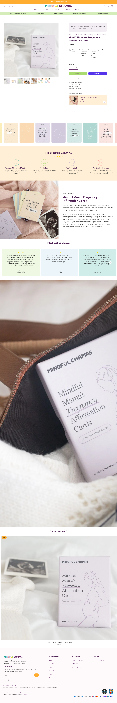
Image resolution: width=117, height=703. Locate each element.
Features (71, 79)
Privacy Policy (30, 679)
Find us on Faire (76, 667)
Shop (50, 660)
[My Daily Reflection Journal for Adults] (73, 100)
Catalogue (75, 664)
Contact (51, 671)
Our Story (52, 664)
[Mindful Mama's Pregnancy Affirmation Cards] (7, 81)
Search (51, 674)
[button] (45, 10)
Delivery (80, 79)
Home (70, 34)
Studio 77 (26, 694)
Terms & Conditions (8, 692)
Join (36, 675)
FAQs (50, 678)
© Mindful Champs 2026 (9, 685)
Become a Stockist (77, 660)
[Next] (110, 262)
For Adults (77, 34)
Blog (50, 667)
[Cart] (112, 6)
